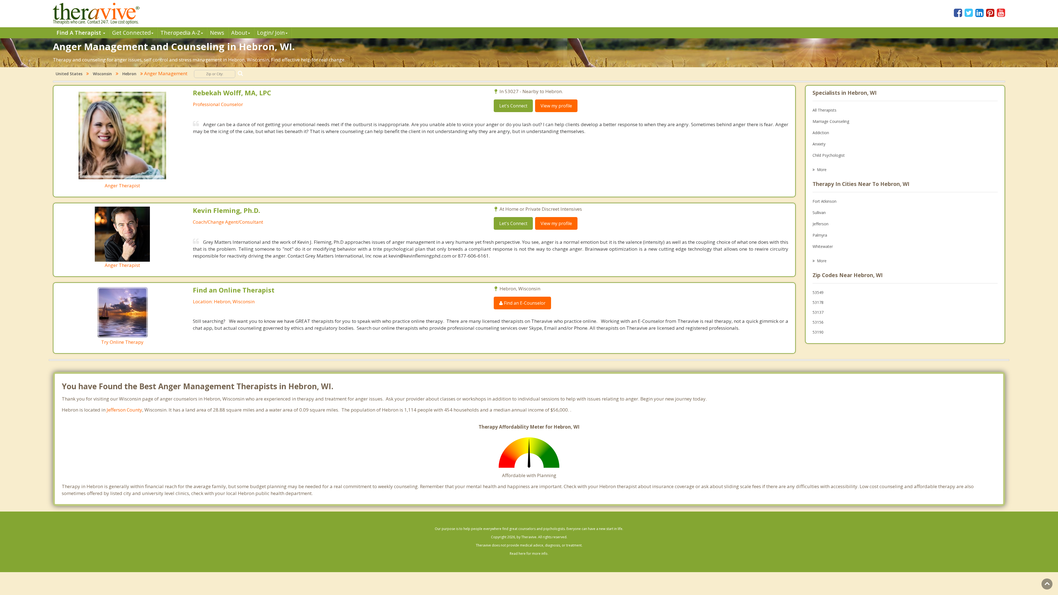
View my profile (556, 106)
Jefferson (820, 223)
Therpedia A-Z (180, 32)
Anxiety (819, 144)
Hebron (129, 73)
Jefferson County (124, 410)
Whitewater (823, 246)
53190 (818, 332)
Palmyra (820, 235)
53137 (818, 312)
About (239, 32)
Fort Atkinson (824, 201)
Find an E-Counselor (524, 303)
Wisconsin (102, 73)
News (217, 32)
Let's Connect (513, 106)
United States (69, 73)
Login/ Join (271, 32)
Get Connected (131, 32)
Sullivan (819, 212)
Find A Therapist (79, 32)
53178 (818, 302)
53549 (818, 292)
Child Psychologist (829, 155)
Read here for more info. (529, 553)
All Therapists (824, 110)
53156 (818, 322)
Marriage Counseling (831, 121)
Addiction (821, 132)
